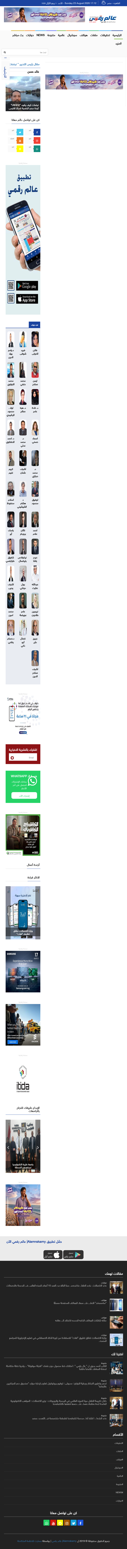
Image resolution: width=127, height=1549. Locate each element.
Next (37, 912)
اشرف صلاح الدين (35, 672)
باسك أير (11, 532)
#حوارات (119, 1500)
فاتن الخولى (35, 351)
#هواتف (119, 1459)
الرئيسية (117, 34)
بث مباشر (17, 34)
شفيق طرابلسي (10, 559)
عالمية (61, 34)
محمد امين (11, 613)
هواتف (84, 34)
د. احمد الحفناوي (10, 440)
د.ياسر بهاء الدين (11, 353)
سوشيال (72, 34)
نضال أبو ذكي (23, 641)
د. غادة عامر (35, 409)
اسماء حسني (35, 440)
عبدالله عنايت (35, 586)
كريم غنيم (11, 470)
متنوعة (51, 34)
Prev (8, 912)
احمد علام (35, 532)
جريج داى (35, 640)
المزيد (118, 42)
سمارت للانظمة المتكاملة (29, 1540)
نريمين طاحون (35, 613)
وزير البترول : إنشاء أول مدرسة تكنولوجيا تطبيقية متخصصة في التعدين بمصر (69, 1417)
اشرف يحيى (11, 586)
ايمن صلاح (35, 382)
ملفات (94, 34)
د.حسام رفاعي (10, 640)
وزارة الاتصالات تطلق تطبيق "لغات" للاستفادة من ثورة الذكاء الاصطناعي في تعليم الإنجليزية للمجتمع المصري (57, 1339)
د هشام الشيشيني (22, 503)
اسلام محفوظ (10, 501)
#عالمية (120, 1476)
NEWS (41, 34)
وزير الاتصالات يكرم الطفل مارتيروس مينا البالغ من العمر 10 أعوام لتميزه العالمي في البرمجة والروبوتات (56, 1285)
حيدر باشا (35, 559)
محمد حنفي (23, 382)
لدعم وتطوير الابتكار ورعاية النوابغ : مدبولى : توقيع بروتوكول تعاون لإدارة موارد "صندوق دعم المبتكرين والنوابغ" (56, 1384)
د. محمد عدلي (23, 441)
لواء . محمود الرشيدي (10, 411)
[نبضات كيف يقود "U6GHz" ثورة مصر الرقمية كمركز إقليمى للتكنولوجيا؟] (23, 93)
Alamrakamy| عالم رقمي (64, 1540)
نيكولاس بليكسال (22, 559)
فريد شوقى (23, 351)
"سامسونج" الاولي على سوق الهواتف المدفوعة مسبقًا (80, 1302)
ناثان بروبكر (23, 532)
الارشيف (6, 72)
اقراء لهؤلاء (34, 324)
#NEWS (119, 1492)
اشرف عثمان (23, 470)
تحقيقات (105, 34)
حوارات (30, 34)
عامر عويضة (23, 613)
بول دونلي (23, 586)
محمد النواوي (10, 382)
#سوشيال (119, 1467)
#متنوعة (119, 1484)
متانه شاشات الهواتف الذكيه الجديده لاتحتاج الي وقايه (80, 1319)
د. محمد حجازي (35, 472)
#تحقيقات (119, 1443)
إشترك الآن (24, 795)
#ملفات (119, 1451)
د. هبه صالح (23, 409)
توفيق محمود (35, 501)
